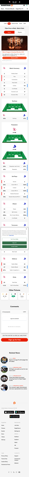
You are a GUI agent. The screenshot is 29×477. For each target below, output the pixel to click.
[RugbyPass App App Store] (9, 412)
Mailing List (17, 431)
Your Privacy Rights (14, 239)
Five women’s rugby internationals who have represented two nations (18, 387)
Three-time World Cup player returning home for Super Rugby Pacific (17, 378)
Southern (16, 439)
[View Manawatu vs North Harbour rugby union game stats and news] (13, 296)
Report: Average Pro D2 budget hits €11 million (18, 360)
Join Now (16, 425)
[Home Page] (7, 5)
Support (16, 456)
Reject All (14, 242)
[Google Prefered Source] (14, 416)
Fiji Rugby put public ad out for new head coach (18, 369)
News (2, 9)
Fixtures (3, 428)
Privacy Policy (4, 456)
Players (20, 32)
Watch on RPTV (14, 58)
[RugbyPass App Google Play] (20, 412)
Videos (3, 437)
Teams (9, 32)
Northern (16, 436)
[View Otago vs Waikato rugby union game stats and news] (5, 296)
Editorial (16, 463)
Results (3, 431)
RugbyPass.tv (17, 428)
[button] (27, 8)
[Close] (26, 228)
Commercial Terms (5, 464)
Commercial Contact (17, 459)
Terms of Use (4, 458)
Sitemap (3, 439)
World (15, 442)
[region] (14, 238)
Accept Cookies (14, 246)
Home (2, 425)
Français (16, 448)
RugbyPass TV (19, 9)
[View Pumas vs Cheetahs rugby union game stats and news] (22, 296)
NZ (15, 445)
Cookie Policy (4, 461)
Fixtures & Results (9, 9)
